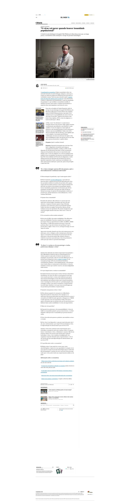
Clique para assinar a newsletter (49, 378)
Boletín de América (40, 469)
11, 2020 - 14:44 (46, 85)
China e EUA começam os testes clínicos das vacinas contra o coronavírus (60, 397)
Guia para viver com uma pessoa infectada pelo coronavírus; (56, 375)
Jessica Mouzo (44, 84)
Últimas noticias (84, 127)
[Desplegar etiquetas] (73, 405)
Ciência (39, 23)
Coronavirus (66, 405)
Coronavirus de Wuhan (56, 405)
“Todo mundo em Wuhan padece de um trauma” (60, 389)
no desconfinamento (56, 179)
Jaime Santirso (50, 399)
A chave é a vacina (62, 259)
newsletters (38, 467)
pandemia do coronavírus (48, 92)
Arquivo (57, 467)
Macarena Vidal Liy (51, 391)
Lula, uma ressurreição (87, 132)
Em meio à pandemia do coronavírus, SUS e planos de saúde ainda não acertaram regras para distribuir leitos (40, 131)
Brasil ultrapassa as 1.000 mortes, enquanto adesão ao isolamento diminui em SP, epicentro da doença (39, 144)
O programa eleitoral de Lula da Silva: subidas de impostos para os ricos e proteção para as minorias (87, 135)
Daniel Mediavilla (55, 399)
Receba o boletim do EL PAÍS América (48, 384)
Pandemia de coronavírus (45, 26)
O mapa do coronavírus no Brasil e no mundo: (53, 366)
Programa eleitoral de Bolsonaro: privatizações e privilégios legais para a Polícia (87, 139)
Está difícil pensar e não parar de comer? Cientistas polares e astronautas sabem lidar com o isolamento (40, 118)
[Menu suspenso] (36, 17)
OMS (44, 405)
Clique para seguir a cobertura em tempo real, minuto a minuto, (57, 361)
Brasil (41, 405)
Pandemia (62, 405)
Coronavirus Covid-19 (48, 405)
